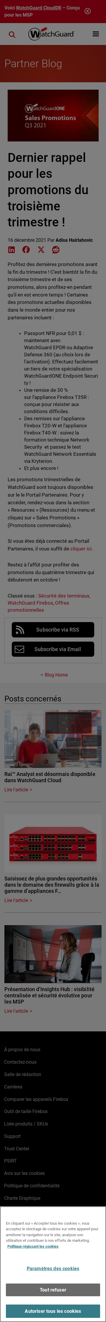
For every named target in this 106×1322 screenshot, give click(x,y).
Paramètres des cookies (53, 1268)
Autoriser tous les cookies (53, 1311)
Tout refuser (53, 1290)
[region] (53, 1264)
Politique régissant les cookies (33, 1246)
